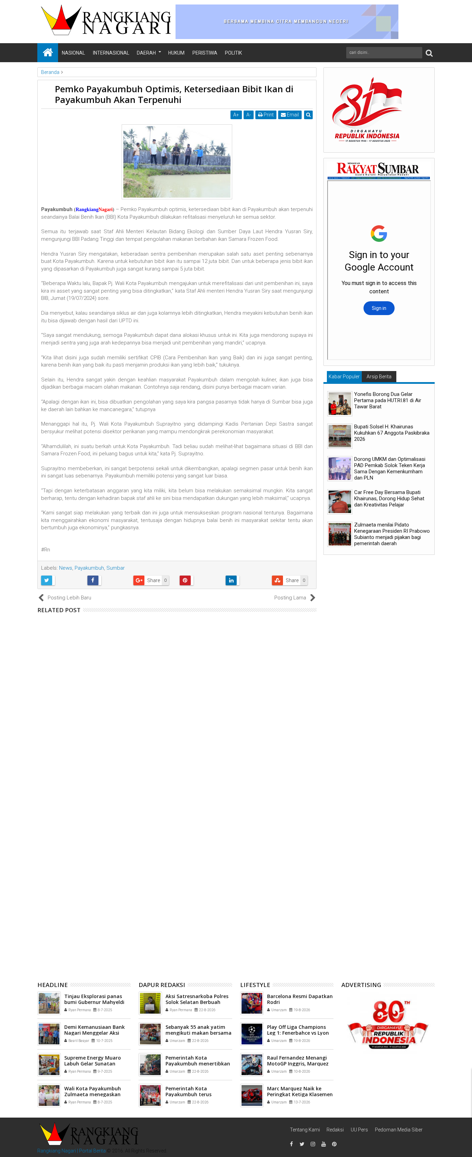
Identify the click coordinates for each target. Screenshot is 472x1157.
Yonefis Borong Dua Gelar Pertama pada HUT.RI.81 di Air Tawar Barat (387, 400)
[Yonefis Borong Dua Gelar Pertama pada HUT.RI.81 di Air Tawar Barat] (340, 403)
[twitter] (302, 1144)
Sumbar (115, 568)
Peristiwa (204, 53)
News (65, 568)
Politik (233, 53)
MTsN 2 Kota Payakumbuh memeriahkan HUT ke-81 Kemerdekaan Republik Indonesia (181, 874)
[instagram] (313, 1144)
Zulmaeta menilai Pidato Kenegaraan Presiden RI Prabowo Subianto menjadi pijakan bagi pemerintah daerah (392, 534)
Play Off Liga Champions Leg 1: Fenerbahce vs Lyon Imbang (298, 1033)
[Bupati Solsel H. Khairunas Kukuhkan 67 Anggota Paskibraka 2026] (340, 436)
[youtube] (323, 1144)
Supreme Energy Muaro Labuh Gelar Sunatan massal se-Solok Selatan (93, 1063)
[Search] (429, 52)
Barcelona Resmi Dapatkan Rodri (300, 999)
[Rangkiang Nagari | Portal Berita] (47, 52)
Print (268, 114)
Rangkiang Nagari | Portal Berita (71, 1151)
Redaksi (335, 1129)
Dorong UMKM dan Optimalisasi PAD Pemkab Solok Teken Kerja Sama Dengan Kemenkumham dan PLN (389, 468)
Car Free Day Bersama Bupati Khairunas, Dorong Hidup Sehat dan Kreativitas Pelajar (389, 498)
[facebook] (291, 1144)
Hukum (176, 53)
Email (292, 114)
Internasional (111, 53)
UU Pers (359, 1129)
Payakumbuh (89, 568)
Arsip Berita (379, 376)
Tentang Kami (305, 1129)
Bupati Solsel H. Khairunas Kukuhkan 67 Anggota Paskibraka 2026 (391, 433)
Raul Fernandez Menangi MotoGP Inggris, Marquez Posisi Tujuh (298, 1063)
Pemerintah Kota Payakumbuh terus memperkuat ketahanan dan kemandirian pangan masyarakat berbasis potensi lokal (183, 759)
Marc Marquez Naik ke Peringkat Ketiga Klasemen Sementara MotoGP (300, 1094)
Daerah (146, 53)
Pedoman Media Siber (399, 1129)
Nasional (73, 53)
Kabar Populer (344, 376)
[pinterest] (334, 1144)
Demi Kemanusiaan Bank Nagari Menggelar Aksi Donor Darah (94, 1033)
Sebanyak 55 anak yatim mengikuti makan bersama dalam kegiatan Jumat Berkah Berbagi (188, 645)
